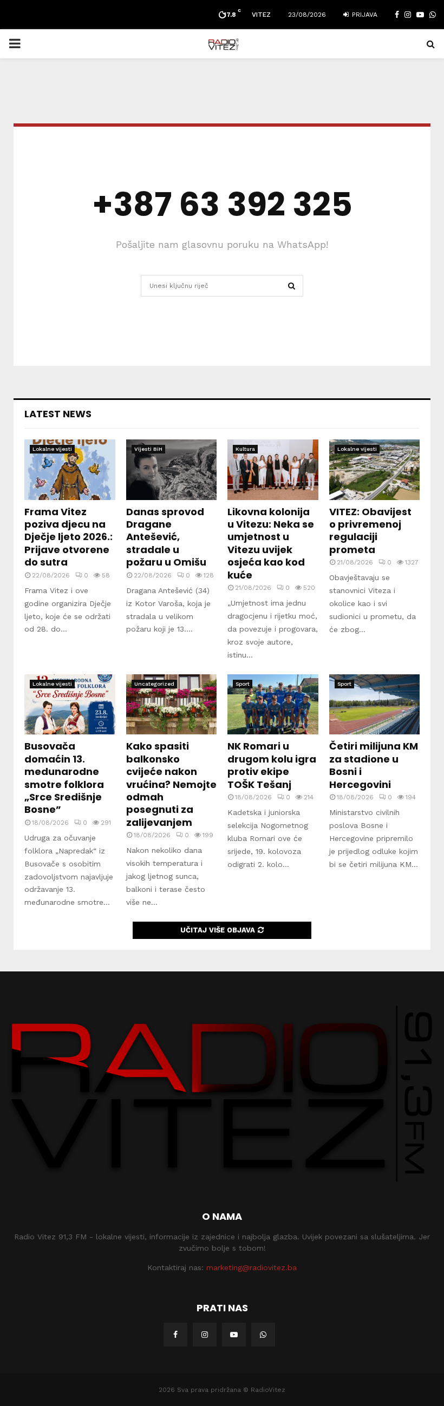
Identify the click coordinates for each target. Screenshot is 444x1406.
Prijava (363, 14)
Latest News (58, 414)
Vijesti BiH (148, 449)
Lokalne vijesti (52, 449)
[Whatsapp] (263, 1334)
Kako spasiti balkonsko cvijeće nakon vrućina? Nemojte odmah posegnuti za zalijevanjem (171, 784)
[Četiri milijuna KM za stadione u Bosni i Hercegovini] (374, 704)
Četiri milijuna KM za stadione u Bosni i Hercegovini (373, 765)
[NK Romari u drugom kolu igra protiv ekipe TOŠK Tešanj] (272, 704)
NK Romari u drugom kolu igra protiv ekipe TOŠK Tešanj (271, 765)
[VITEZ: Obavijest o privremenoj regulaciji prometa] (374, 469)
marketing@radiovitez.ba (251, 1267)
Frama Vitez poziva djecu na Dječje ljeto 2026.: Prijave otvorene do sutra (68, 537)
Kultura (245, 449)
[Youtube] (234, 1334)
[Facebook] (175, 1334)
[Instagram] (205, 1334)
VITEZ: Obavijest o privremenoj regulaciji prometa (370, 530)
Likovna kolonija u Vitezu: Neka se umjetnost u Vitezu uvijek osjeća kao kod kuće (270, 543)
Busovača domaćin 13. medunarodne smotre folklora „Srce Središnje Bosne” (64, 777)
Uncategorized (154, 684)
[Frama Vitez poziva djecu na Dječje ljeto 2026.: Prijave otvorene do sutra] (69, 469)
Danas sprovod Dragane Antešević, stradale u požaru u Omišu (166, 537)
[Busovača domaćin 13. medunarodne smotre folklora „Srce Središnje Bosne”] (69, 704)
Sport (243, 684)
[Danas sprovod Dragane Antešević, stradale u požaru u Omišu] (171, 469)
